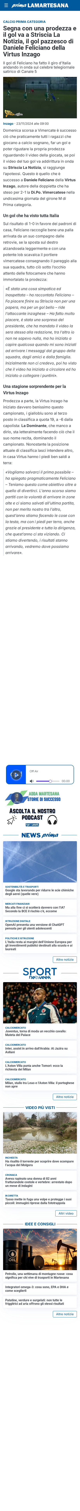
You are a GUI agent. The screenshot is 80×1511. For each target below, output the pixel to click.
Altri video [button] (66, 1213)
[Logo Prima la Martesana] (40, 5)
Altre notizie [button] (65, 959)
